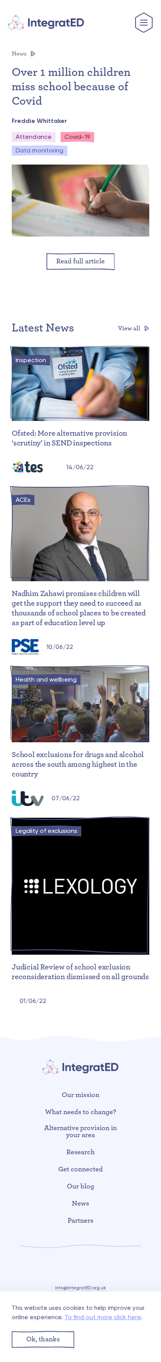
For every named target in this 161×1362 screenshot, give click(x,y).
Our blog (80, 1186)
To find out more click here (102, 1317)
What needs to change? (80, 1112)
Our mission (80, 1095)
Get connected (80, 1169)
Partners (80, 1220)
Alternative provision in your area (80, 1132)
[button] (43, 1339)
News (20, 54)
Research (80, 1152)
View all (130, 328)
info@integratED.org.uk (80, 1287)
